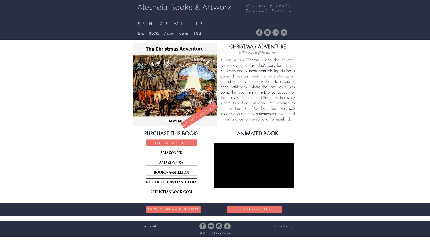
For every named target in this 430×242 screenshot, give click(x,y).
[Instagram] (275, 32)
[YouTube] (267, 32)
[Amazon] (284, 32)
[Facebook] (259, 32)
